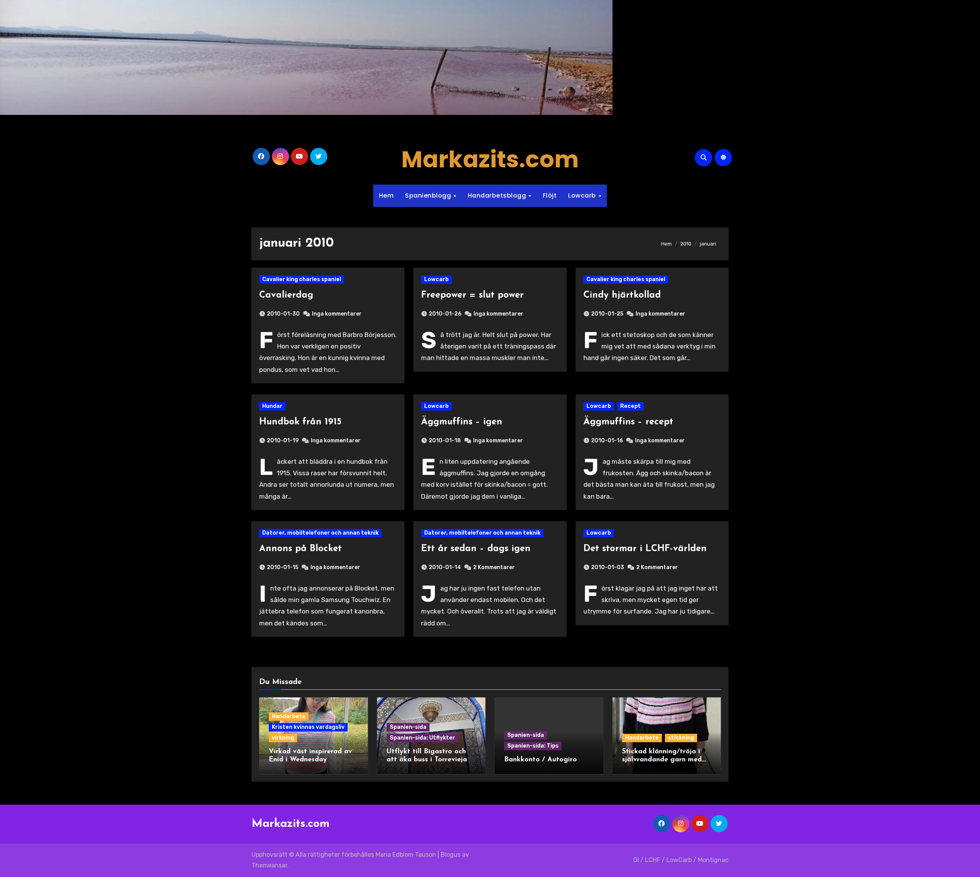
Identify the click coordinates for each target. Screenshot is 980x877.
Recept (630, 406)
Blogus (451, 854)
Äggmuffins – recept (628, 422)
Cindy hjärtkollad (622, 295)
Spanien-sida (408, 727)
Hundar (272, 406)
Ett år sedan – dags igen (476, 548)
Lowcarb (583, 195)
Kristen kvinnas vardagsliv (308, 727)
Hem (386, 195)
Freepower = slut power (472, 295)
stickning (681, 738)
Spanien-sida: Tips (533, 746)
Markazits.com (490, 159)
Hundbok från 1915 (300, 422)
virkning (283, 738)
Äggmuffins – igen (461, 422)
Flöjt (550, 195)
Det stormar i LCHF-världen (645, 548)
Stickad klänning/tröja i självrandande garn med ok (662, 760)
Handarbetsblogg (498, 195)
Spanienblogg (429, 195)
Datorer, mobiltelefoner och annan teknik (320, 533)
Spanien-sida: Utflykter (422, 738)
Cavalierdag (286, 295)
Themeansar (269, 865)
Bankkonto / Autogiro (540, 759)
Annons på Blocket (300, 548)
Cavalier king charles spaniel (301, 279)
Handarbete (288, 716)
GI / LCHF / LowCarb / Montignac (680, 860)
